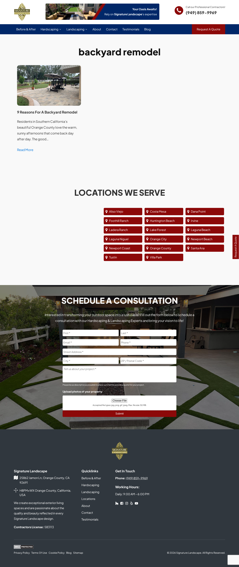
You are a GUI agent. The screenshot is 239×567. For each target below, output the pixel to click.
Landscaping (75, 29)
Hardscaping (49, 29)
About (97, 29)
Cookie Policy (57, 552)
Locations (88, 499)
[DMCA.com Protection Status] (23, 547)
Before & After (26, 29)
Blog (147, 29)
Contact (112, 29)
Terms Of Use (39, 552)
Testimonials (130, 29)
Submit (119, 413)
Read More (25, 150)
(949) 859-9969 (201, 12)
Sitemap (78, 552)
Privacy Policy (22, 552)
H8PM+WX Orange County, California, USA (45, 493)
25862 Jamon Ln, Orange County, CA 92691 (45, 480)
